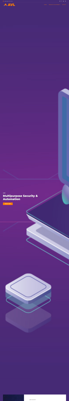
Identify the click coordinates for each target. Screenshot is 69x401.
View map (10, 1)
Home (45, 4)
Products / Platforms (54, 4)
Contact (64, 4)
